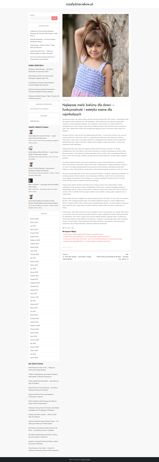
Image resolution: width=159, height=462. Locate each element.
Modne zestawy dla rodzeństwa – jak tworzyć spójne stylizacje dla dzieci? (87, 237)
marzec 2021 (34, 308)
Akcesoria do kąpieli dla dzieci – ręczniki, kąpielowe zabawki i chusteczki (87, 241)
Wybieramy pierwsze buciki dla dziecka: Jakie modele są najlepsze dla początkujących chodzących (44, 409)
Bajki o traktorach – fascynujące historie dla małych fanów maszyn (44, 186)
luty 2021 (33, 311)
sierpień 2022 (34, 247)
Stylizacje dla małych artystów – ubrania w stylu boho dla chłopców (43, 416)
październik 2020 (35, 326)
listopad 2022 (34, 237)
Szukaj (32, 15)
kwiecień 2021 (34, 304)
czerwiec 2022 (34, 254)
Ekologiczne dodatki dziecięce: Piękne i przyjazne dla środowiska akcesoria (44, 97)
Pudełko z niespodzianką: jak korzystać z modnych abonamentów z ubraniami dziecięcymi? (43, 375)
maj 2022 (33, 258)
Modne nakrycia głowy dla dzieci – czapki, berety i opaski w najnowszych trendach (44, 153)
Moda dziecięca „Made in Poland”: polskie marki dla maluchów (42, 46)
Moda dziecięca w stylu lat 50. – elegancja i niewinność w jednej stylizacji (42, 369)
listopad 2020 (34, 322)
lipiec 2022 (33, 251)
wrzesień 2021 (34, 286)
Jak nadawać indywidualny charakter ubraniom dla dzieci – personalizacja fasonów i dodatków (43, 429)
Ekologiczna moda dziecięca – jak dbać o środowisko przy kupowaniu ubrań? (41, 70)
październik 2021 (35, 283)
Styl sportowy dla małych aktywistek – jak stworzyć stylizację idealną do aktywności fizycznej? (93, 239)
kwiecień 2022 (34, 261)
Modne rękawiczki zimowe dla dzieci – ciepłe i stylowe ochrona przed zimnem (42, 137)
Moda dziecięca (67, 247)
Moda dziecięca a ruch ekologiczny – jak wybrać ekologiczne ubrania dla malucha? (43, 389)
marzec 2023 (34, 222)
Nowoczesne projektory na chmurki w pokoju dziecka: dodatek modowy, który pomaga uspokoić (43, 202)
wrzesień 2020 (34, 329)
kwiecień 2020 (34, 347)
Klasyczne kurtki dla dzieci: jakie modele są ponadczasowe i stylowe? (41, 395)
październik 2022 (35, 240)
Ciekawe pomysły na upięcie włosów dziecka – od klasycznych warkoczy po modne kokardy (43, 422)
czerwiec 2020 (34, 340)
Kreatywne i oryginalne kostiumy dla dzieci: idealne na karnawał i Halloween (43, 442)
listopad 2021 (34, 279)
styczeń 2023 (34, 229)
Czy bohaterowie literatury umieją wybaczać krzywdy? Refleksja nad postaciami (41, 84)
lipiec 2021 (33, 293)
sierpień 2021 (34, 290)
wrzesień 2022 (34, 244)
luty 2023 (33, 226)
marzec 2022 (34, 265)
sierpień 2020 (34, 333)
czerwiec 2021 (34, 297)
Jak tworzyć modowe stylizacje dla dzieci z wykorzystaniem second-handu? (42, 58)
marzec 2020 (34, 350)
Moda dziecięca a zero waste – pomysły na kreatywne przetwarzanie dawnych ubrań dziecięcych (44, 449)
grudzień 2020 (34, 318)
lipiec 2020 (33, 336)
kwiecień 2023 (34, 219)
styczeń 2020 (34, 358)
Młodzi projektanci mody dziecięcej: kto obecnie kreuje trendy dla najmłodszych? (43, 402)
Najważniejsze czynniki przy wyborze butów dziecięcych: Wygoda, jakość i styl (41, 77)
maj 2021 (33, 301)
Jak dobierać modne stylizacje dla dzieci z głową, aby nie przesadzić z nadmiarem (43, 436)
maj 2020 (33, 343)
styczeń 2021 (34, 315)
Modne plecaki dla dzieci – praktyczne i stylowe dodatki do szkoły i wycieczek (41, 52)
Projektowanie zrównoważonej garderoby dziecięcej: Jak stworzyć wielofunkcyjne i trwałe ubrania (43, 33)
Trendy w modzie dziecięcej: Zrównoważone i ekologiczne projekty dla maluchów (42, 169)
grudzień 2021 (34, 276)
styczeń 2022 (34, 272)
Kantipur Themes (85, 460)
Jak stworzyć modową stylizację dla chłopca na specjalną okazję (83, 234)
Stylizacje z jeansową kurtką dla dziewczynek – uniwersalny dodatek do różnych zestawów (42, 90)
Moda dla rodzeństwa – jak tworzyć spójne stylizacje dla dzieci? (42, 40)
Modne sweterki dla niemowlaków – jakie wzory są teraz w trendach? (43, 382)
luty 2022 (33, 269)
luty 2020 (33, 354)
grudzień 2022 (34, 233)
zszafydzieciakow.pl (79, 4)
